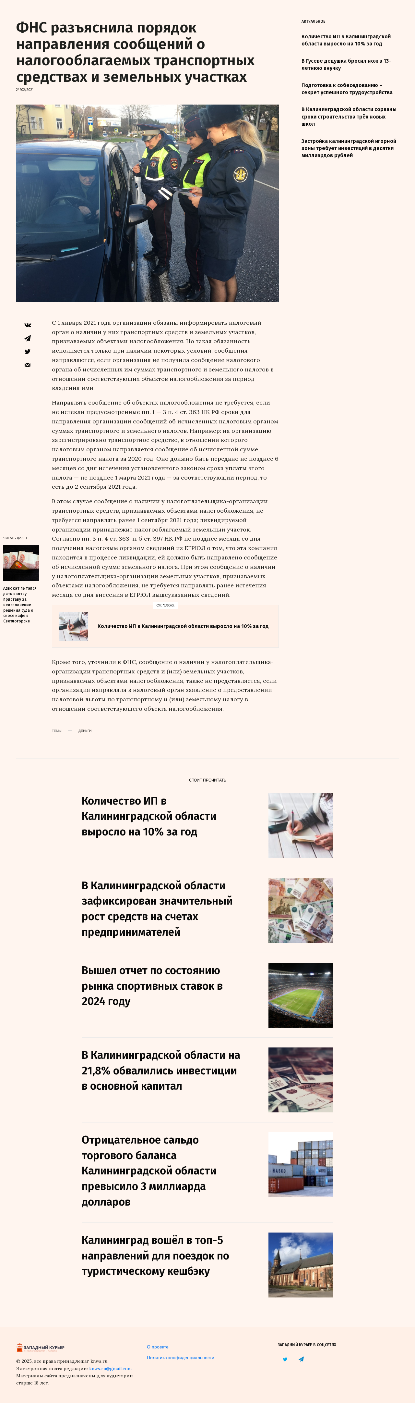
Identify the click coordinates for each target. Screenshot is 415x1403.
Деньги (84, 730)
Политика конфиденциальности (180, 1357)
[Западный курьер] (40, 1347)
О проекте (158, 1346)
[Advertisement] (350, 271)
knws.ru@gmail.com (110, 1369)
